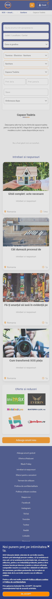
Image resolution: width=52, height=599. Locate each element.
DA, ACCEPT (26, 594)
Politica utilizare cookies (38, 579)
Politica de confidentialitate (15, 582)
